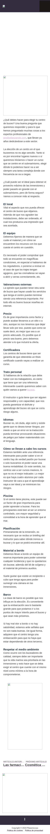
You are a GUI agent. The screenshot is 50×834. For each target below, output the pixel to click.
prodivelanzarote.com (14, 137)
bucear (30, 389)
